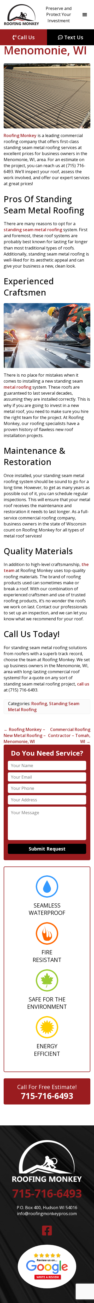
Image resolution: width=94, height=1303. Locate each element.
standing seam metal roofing (33, 230)
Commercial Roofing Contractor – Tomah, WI (69, 735)
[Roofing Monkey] (21, 14)
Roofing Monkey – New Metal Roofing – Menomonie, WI (25, 735)
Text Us (73, 37)
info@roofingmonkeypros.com (47, 1213)
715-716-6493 (47, 1096)
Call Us (25, 37)
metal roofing (17, 387)
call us (83, 684)
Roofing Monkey (20, 135)
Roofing (39, 703)
